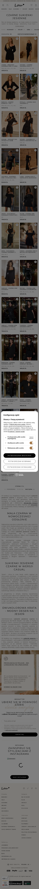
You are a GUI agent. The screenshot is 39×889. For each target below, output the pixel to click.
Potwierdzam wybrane (19, 461)
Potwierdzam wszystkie (19, 455)
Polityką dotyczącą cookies (18, 424)
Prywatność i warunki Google (16, 431)
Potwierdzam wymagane (19, 467)
